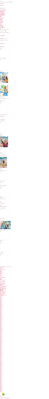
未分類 (1, 270)
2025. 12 (1, 304)
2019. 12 (1, 374)
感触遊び (1, 279)
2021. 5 (1, 357)
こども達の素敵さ (2, 277)
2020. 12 (1, 362)
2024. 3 (1, 325)
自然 (0, 276)
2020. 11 (1, 363)
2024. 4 (1, 324)
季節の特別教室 (2, 284)
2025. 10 (1, 306)
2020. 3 (1, 371)
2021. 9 (1, 353)
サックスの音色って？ (3, 266)
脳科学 (1, 271)
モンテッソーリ (2, 268)
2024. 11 (1, 317)
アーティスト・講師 (6, 29)
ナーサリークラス (2, 280)
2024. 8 (1, 320)
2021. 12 (1, 350)
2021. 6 (1, 356)
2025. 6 (1, 310)
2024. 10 (1, 318)
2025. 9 (1, 307)
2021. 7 (1, 355)
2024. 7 (1, 321)
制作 (0, 274)
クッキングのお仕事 (2, 281)
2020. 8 (1, 366)
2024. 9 (1, 319)
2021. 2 (1, 360)
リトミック (1, 275)
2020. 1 (1, 373)
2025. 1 (1, 315)
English (1, 273)
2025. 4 (1, 312)
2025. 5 (1, 311)
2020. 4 (1, 370)
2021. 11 (1, 351)
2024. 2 (1, 326)
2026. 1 (1, 303)
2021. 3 (1, 359)
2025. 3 (1, 313)
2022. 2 (1, 348)
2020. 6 (1, 368)
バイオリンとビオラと (9, 266)
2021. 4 (1, 358)
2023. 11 (1, 329)
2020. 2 (1, 372)
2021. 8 (1, 354)
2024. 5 (1, 323)
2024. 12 (1, 316)
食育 (0, 278)
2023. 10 (1, 330)
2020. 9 (1, 365)
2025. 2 (1, 314)
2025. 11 (1, 305)
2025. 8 (1, 308)
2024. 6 (1, 322)
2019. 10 (1, 376)
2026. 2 (1, 302)
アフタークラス (2, 282)
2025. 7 (1, 309)
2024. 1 (1, 327)
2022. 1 (1, 349)
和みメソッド (2, 272)
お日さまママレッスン (3, 269)
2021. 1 (1, 361)
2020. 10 (1, 364)
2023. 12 (1, 328)
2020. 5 (1, 369)
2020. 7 (1, 367)
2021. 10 (1, 352)
